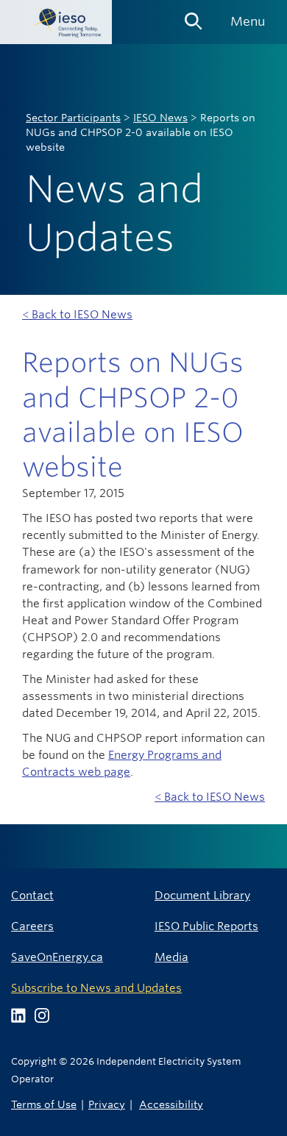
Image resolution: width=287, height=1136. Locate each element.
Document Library (202, 895)
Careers (32, 926)
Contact (32, 895)
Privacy (106, 1104)
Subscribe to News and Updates (96, 988)
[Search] (193, 16)
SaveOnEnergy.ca (57, 957)
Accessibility (171, 1104)
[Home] (56, 22)
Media (171, 957)
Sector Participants (73, 118)
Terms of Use (44, 1104)
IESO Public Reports (206, 926)
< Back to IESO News (77, 314)
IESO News (160, 118)
